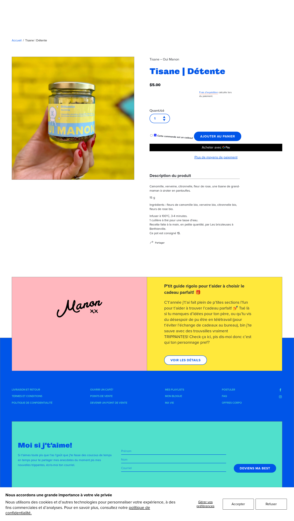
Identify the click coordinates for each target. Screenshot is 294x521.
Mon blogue (173, 396)
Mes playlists (174, 389)
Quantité (157, 110)
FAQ (224, 396)
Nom (124, 459)
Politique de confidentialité (32, 403)
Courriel (126, 468)
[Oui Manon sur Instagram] (280, 397)
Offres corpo (232, 403)
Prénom (126, 451)
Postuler (228, 389)
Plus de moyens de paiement (216, 157)
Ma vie (169, 403)
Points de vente (101, 396)
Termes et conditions (27, 396)
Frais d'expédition (208, 92)
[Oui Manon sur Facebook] (280, 390)
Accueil (17, 40)
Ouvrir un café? (101, 389)
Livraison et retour (26, 389)
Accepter (238, 504)
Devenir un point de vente (108, 403)
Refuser (271, 504)
